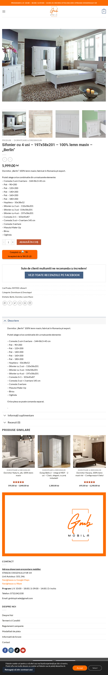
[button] (3, 11)
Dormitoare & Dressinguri (28, 140)
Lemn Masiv (28, 297)
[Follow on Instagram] (11, 650)
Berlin (12, 297)
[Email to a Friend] (20, 303)
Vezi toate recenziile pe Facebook (54, 275)
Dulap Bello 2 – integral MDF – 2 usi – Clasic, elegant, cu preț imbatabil (54, 475)
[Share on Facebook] (9, 303)
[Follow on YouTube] (23, 650)
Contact (6, 642)
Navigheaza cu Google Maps (15, 580)
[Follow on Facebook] (5, 650)
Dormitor (18, 297)
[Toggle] (5, 321)
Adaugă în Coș (29, 242)
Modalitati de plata (11, 631)
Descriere (13, 320)
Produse (6, 140)
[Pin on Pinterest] (25, 303)
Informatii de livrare (11, 636)
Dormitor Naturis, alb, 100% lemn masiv (18, 474)
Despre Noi (7, 615)
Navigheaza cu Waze (12, 583)
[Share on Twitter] (15, 303)
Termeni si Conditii (11, 620)
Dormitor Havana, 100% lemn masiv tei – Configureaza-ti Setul (90, 474)
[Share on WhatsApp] (4, 303)
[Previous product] (10, 159)
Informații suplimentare (21, 415)
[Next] (101, 124)
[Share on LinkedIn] (30, 303)
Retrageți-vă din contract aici (19, 670)
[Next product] (4, 159)
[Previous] (2, 463)
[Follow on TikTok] (17, 650)
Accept (80, 668)
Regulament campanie (12, 626)
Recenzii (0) (14, 422)
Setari (95, 668)
